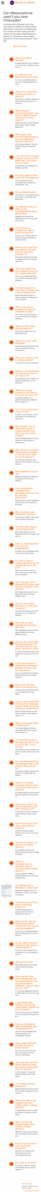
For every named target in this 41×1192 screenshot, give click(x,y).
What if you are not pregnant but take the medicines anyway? (25, 309)
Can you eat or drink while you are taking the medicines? (26, 606)
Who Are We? (27, 1183)
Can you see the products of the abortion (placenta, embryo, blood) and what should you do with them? (27, 705)
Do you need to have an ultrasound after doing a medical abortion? (26, 945)
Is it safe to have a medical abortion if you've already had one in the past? (27, 564)
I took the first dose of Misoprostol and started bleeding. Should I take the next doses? (26, 667)
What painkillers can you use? (26, 472)
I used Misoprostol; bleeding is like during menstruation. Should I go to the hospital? (27, 1006)
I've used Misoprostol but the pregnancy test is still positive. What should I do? (27, 765)
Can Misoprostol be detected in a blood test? (26, 886)
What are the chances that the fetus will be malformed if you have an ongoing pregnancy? (27, 925)
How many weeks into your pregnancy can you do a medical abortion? (26, 271)
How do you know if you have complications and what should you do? (26, 806)
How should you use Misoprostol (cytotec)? (25, 513)
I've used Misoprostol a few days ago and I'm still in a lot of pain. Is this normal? (27, 743)
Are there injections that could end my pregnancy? (27, 176)
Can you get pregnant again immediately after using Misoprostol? (26, 1026)
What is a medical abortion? (23, 59)
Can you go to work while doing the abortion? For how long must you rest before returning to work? (27, 645)
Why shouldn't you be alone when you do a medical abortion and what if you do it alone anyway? (25, 431)
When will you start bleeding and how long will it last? (25, 625)
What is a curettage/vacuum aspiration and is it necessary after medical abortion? (26, 866)
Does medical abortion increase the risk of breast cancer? (25, 1045)
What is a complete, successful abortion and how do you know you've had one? (26, 786)
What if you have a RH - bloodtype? (26, 342)
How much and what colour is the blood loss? (26, 685)
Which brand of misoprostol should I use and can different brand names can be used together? (26, 115)
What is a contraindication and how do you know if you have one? (27, 373)
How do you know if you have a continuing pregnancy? (26, 904)
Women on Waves (24, 2)
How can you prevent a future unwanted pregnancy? (26, 1145)
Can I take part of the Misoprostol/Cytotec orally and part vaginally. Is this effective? (27, 585)
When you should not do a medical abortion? (26, 358)
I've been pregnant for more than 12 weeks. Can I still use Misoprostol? (27, 290)
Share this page (21, 46)
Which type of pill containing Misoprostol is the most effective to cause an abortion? (26, 138)
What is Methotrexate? (25, 192)
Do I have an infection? (26, 1162)
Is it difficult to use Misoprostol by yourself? (26, 75)
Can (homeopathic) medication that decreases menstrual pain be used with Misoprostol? (27, 493)
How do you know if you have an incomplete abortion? (26, 844)
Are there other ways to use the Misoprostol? (26, 527)
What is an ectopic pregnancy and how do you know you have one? (26, 392)
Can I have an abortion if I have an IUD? (26, 410)
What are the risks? (24, 961)
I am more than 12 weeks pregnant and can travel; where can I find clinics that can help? (27, 159)
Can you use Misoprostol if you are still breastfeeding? (26, 546)
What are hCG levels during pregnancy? (25, 327)
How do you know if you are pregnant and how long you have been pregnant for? (26, 251)
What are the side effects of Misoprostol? (27, 724)
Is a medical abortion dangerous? (25, 1084)
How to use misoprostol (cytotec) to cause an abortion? (26, 94)
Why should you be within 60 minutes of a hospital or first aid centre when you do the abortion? (27, 453)
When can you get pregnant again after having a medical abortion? (24, 1125)
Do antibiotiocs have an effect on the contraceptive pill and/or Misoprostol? (26, 210)
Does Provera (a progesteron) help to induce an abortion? (24, 230)
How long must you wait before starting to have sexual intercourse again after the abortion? (26, 1066)
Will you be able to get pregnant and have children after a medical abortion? (26, 1104)
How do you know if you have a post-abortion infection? (26, 825)
